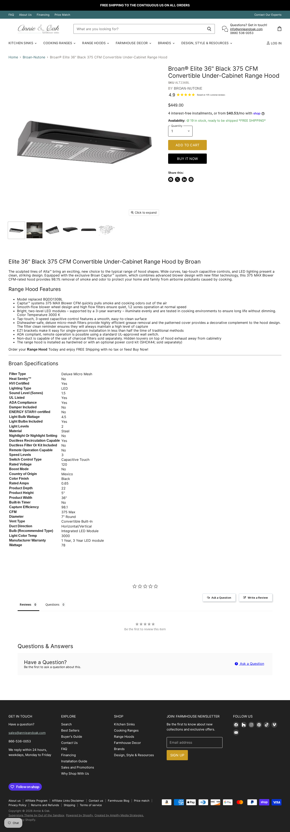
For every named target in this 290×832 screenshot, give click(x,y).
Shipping (69, 805)
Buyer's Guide (71, 737)
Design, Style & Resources (205, 43)
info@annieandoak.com (246, 29)
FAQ (11, 14)
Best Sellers (70, 730)
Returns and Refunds (45, 805)
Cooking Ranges (58, 43)
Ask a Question (251, 663)
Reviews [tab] (25, 604)
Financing (43, 14)
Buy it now (187, 159)
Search (66, 724)
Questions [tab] (52, 604)
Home (13, 57)
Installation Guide (74, 761)
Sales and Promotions (77, 767)
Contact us (96, 800)
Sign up (177, 755)
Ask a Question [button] (221, 597)
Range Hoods (94, 43)
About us (14, 800)
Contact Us (69, 743)
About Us (25, 14)
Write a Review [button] (258, 597)
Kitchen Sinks (21, 43)
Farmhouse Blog (118, 800)
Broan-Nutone (34, 57)
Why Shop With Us (75, 773)
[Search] (209, 29)
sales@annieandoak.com (27, 733)
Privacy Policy (17, 805)
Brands (165, 43)
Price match (141, 800)
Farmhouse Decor (132, 43)
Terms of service (91, 805)
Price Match (62, 14)
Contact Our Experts (268, 14)
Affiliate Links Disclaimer (68, 800)
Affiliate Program (36, 800)
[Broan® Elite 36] (16, 230)
